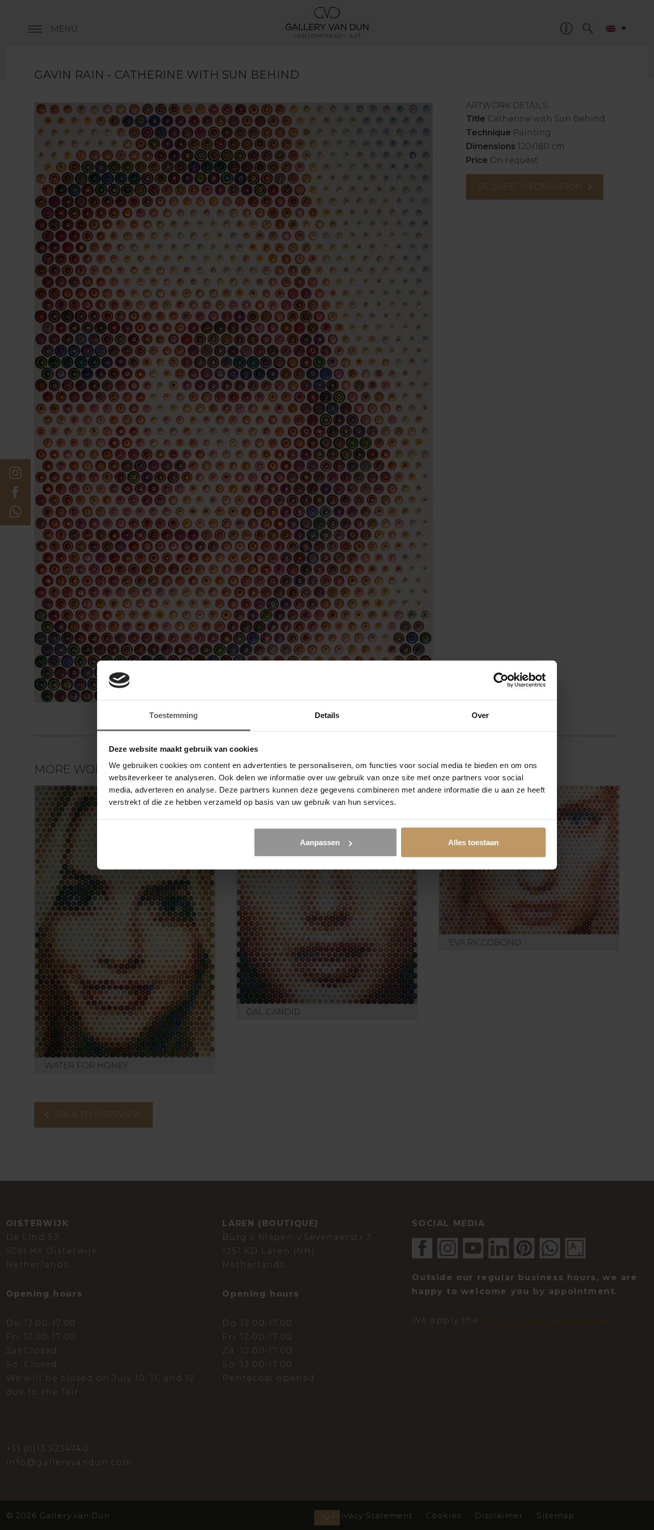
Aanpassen (320, 842)
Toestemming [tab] (173, 714)
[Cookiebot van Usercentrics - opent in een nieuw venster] (501, 680)
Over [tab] (480, 714)
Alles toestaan (473, 842)
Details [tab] (327, 714)
